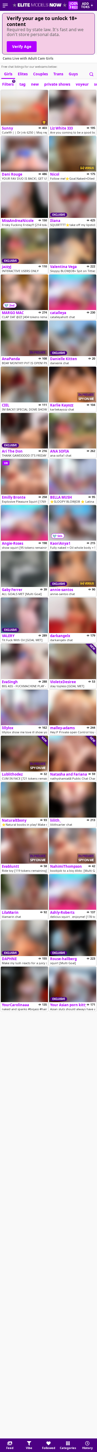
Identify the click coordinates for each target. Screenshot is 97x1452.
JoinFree (74, 5)
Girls (8, 73)
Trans (58, 73)
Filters (8, 83)
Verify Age (21, 46)
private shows (57, 84)
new (35, 84)
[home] (39, 5)
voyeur (82, 84)
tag (22, 84)
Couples (40, 73)
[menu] (5, 5)
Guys (73, 73)
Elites (23, 73)
